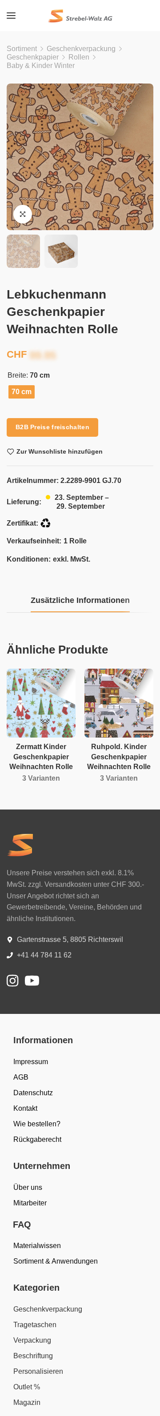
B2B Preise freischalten (52, 427)
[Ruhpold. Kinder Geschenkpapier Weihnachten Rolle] (118, 703)
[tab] (80, 600)
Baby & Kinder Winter (41, 65)
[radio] (21, 392)
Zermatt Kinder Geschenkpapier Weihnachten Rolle (41, 756)
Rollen (78, 57)
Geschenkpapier (33, 57)
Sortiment (22, 48)
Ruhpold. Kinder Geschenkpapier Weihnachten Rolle (119, 756)
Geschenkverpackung (81, 48)
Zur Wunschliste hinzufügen (59, 451)
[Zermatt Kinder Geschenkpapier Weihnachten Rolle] (41, 703)
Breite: (18, 375)
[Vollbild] (22, 214)
